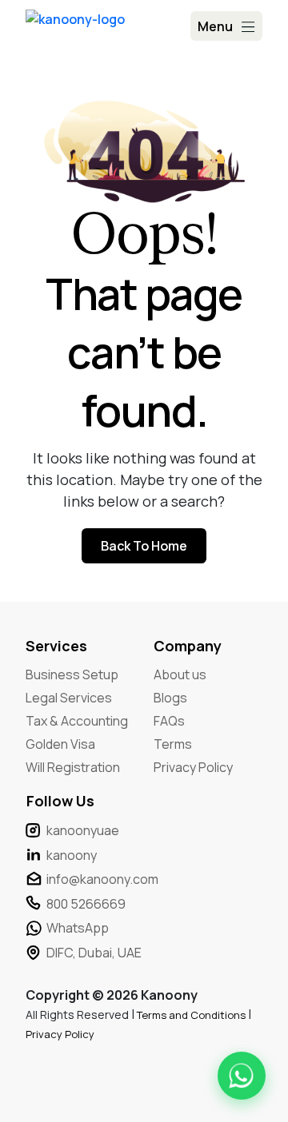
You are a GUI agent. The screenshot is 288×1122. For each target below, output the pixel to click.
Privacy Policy (193, 767)
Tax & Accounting (77, 721)
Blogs (170, 697)
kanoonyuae (82, 830)
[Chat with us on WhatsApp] (242, 1076)
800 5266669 (86, 904)
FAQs (169, 721)
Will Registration (73, 767)
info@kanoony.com (102, 879)
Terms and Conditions (192, 1015)
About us (180, 674)
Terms (173, 744)
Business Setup (72, 674)
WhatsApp (77, 928)
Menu (215, 26)
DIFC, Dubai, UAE (94, 952)
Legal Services (69, 697)
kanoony (71, 855)
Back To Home (144, 546)
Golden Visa (60, 744)
